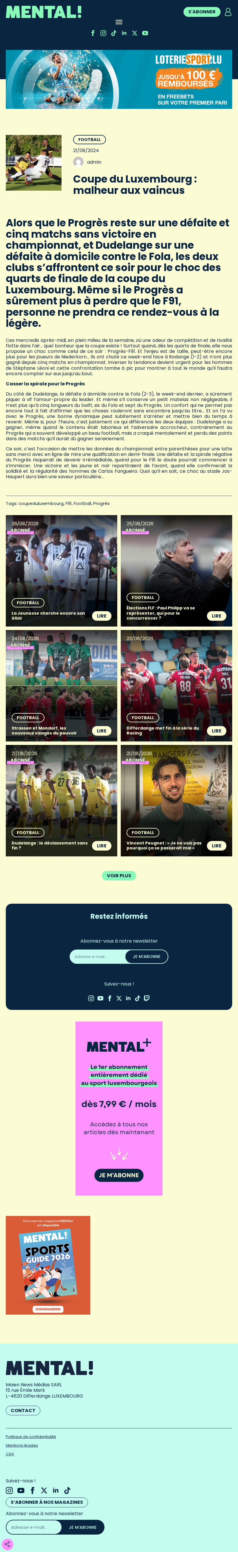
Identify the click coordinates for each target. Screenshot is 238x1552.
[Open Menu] (119, 22)
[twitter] (135, 33)
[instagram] (103, 33)
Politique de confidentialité (31, 1436)
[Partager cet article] (7, 1544)
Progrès (101, 503)
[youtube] (145, 33)
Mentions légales (22, 1445)
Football (89, 139)
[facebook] (93, 33)
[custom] (114, 33)
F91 (69, 503)
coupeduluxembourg (41, 503)
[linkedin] (124, 33)
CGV (10, 1454)
